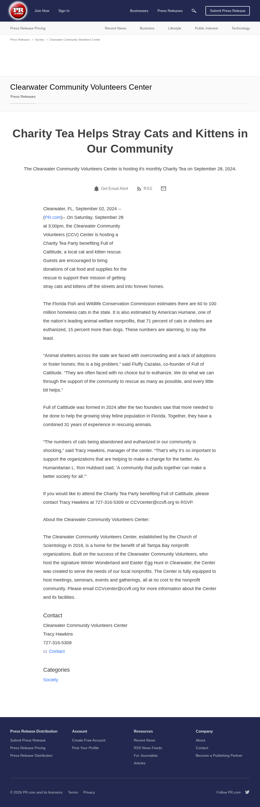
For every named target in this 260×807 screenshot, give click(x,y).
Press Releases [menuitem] (170, 11)
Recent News (144, 740)
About (200, 740)
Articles (139, 763)
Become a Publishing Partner (219, 755)
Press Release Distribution (31, 755)
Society (39, 39)
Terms (73, 792)
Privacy (89, 792)
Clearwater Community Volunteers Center (74, 39)
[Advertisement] (130, 58)
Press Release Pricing (27, 748)
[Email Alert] (97, 189)
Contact (57, 651)
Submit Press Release (228, 11)
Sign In (64, 11)
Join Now (42, 11)
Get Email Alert (114, 189)
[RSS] (140, 189)
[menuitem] (194, 11)
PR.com (53, 217)
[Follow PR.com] (245, 792)
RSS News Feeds (148, 748)
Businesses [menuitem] (139, 11)
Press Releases (20, 39)
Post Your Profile (85, 748)
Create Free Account (88, 740)
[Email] (163, 188)
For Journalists (146, 755)
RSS (148, 189)
